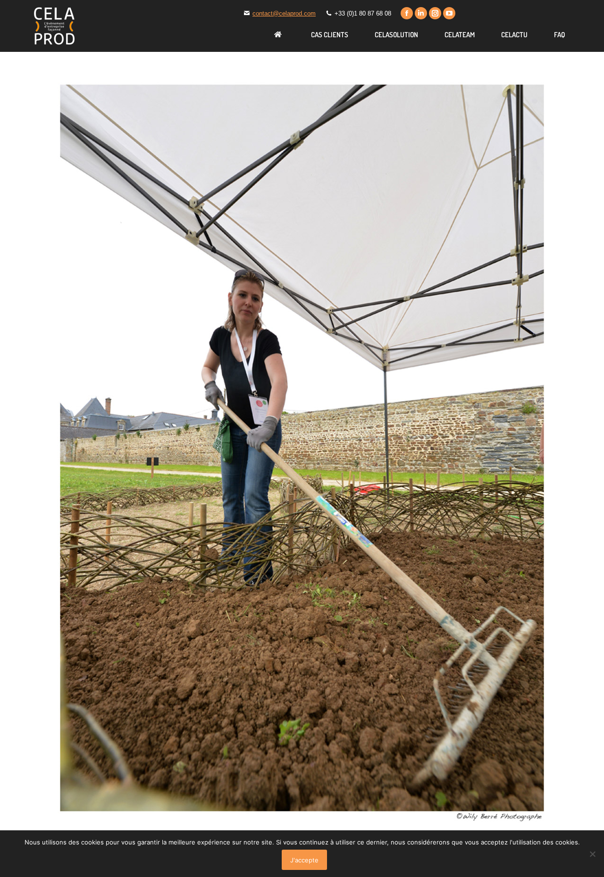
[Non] (592, 854)
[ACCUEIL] (279, 34)
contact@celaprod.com (284, 13)
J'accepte (304, 860)
